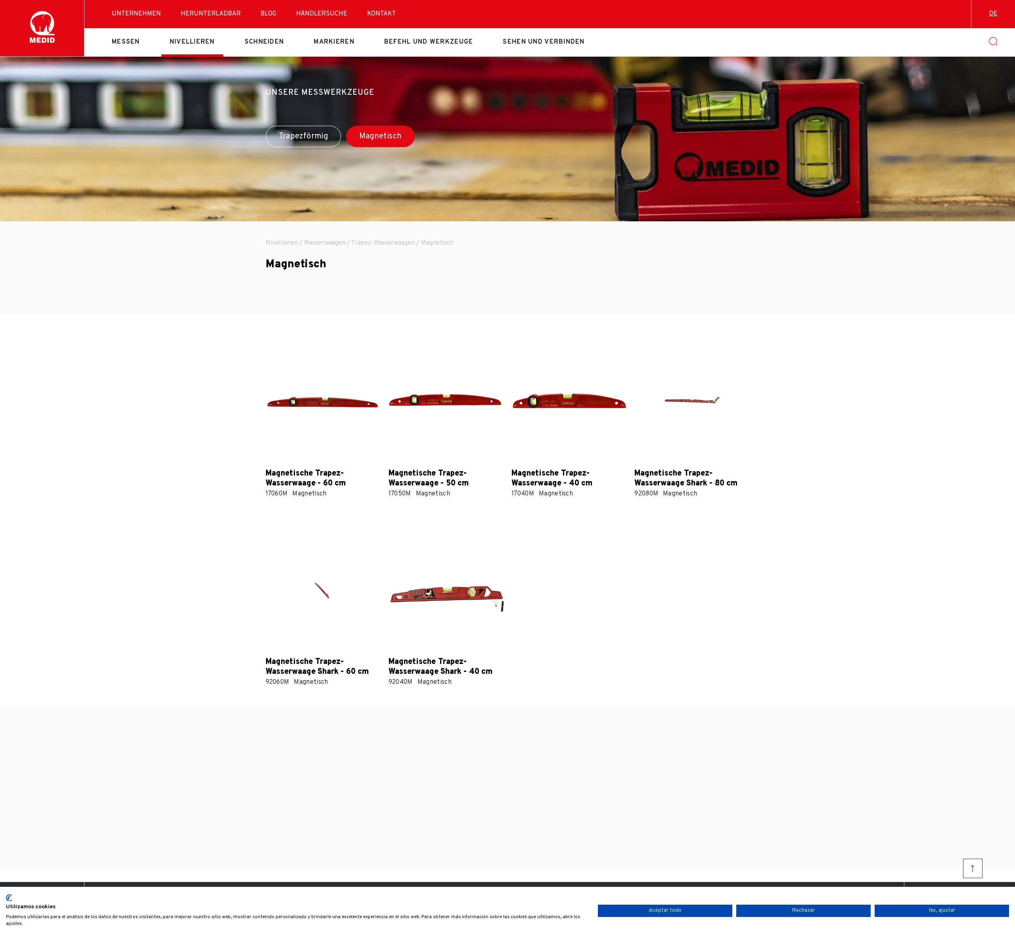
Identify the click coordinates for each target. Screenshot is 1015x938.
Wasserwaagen (324, 243)
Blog (268, 13)
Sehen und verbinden (543, 42)
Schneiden (264, 42)
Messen (126, 42)
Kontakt (381, 13)
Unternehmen (136, 13)
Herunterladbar (211, 13)
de (993, 13)
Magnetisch (380, 136)
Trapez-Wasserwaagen (383, 243)
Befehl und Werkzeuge (428, 42)
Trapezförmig (303, 136)
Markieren (334, 42)
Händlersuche (321, 13)
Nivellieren (192, 42)
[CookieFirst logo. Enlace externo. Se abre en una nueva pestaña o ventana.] (9, 898)
